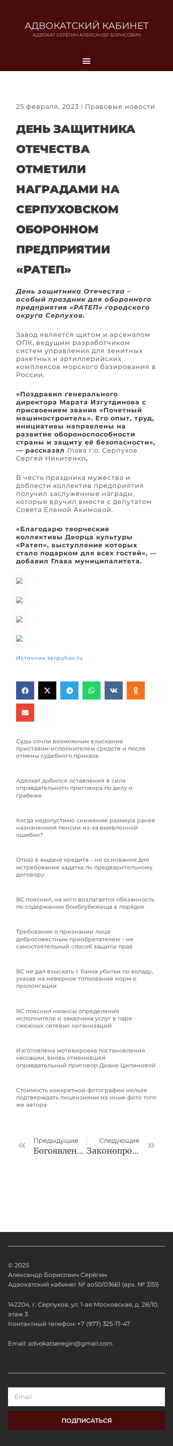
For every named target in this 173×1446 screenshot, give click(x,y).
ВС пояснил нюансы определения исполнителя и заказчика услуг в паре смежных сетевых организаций (74, 1018)
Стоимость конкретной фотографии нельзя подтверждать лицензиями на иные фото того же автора (86, 1097)
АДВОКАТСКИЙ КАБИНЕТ (87, 25)
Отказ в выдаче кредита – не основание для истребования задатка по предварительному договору (84, 867)
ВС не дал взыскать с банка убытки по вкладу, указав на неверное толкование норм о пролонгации (84, 978)
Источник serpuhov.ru (49, 658)
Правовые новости (120, 106)
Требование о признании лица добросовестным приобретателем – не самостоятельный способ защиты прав (75, 939)
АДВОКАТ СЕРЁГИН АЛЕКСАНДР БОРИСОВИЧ (87, 35)
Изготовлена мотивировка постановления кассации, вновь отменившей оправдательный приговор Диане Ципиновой (86, 1058)
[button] (86, 60)
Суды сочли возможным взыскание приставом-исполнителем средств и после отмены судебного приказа (81, 748)
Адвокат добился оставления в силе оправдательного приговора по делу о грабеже (74, 788)
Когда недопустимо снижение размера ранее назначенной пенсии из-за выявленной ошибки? (85, 827)
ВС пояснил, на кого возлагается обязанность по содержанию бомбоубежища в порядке (85, 903)
